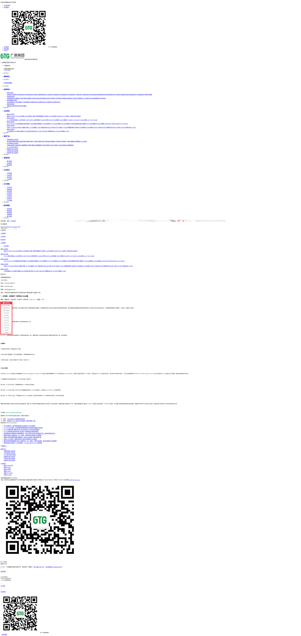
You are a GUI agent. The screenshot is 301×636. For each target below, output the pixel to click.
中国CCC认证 (29, 127)
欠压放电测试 (85, 94)
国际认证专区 (10, 114)
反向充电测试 (93, 94)
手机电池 (58, 141)
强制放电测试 (42, 94)
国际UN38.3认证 (8, 465)
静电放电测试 (101, 94)
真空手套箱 (23, 106)
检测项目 (7, 89)
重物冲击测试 (46, 98)
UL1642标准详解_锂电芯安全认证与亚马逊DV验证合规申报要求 (21, 429)
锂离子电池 (30, 141)
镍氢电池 (73, 141)
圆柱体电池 (23, 141)
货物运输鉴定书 (40, 116)
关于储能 (7, 184)
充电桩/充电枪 (11, 145)
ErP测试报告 (10, 131)
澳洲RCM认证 (57, 116)
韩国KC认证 (36, 127)
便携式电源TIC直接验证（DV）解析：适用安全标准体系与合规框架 (23, 435)
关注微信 (6, 47)
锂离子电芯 (42, 141)
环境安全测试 (10, 96)
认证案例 (9, 179)
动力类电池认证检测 (12, 143)
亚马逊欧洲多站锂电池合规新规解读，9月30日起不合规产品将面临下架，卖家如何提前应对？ (30, 433)
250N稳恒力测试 (87, 98)
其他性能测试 (10, 104)
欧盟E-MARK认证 (106, 123)
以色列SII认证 (101, 127)
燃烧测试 (69, 98)
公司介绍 (9, 187)
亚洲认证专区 (10, 125)
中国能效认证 (51, 131)
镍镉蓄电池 (39, 145)
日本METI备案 (21, 127)
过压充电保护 (10, 102)
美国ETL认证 (59, 120)
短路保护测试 (34, 102)
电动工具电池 (54, 145)
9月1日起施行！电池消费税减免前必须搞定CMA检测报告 (20, 426)
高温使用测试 (96, 98)
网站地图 (6, 49)
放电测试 (14, 94)
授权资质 (9, 191)
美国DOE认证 (24, 131)
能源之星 (30, 131)
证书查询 (6, 7)
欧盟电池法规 (22, 123)
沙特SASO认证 (121, 127)
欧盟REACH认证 (87, 123)
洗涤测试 (103, 98)
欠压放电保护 (26, 102)
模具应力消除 (20, 98)
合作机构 (9, 193)
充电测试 (9, 94)
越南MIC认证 (86, 127)
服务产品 (7, 136)
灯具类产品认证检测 (12, 151)
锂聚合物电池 (16, 141)
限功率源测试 (109, 94)
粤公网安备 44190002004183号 (53, 567)
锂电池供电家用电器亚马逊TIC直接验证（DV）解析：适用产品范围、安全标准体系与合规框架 (30, 441)
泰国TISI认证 (93, 127)
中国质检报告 (71, 127)
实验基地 (9, 189)
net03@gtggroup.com (74, 480)
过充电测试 (49, 94)
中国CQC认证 (63, 127)
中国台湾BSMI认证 (46, 127)
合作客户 (9, 198)
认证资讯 (7, 170)
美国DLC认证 (65, 131)
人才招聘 (9, 200)
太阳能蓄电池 (70, 145)
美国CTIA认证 (68, 120)
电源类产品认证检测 (12, 149)
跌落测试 (64, 98)
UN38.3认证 (8, 83)
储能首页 (7, 76)
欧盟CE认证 (29, 123)
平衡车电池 (18, 145)
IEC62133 (3, 226)
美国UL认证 (17, 120)
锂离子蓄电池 (32, 145)
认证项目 (7, 111)
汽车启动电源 (62, 145)
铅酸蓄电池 (25, 145)
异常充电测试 (29, 94)
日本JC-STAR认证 (12, 127)
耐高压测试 (57, 102)
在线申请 (9, 209)
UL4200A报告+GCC (84, 120)
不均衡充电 (78, 94)
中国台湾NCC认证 (130, 127)
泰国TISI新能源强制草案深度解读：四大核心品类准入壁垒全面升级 (22, 437)
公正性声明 (7, 5)
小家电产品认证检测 (75, 116)
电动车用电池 (46, 145)
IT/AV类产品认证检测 (10, 454)
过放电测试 (56, 94)
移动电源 (9, 141)
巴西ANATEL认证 (51, 120)
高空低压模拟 (27, 98)
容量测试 (9, 106)
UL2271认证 (94, 120)
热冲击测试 (58, 98)
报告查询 (9, 165)
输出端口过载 (125, 94)
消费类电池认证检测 (12, 139)
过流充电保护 (18, 102)
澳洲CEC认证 (10, 116)
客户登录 (9, 161)
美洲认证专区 (10, 118)
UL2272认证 (75, 120)
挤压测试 (52, 98)
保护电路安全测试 (12, 100)
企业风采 (9, 196)
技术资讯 (9, 177)
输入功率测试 (117, 94)
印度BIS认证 (78, 127)
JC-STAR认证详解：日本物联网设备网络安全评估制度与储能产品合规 (23, 427)
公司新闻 (9, 173)
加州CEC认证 (37, 131)
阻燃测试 (80, 98)
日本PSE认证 (55, 127)
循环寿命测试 (16, 106)
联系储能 (7, 205)
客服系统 (7, 158)
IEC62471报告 (65, 116)
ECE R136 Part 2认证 (12, 123)
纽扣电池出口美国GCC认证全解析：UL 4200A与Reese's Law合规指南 (23, 443)
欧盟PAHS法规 (70, 123)
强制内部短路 (148, 94)
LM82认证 (44, 131)
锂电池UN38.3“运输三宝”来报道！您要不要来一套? (21, 421)
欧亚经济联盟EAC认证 (39, 123)
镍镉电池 (78, 141)
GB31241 (8, 226)
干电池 (68, 141)
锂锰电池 (52, 141)
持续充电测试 (21, 94)
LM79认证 (58, 131)
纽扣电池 (47, 141)
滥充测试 (35, 94)
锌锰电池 (63, 141)
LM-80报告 (17, 131)
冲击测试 (34, 98)
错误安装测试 (132, 94)
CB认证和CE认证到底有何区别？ (16, 419)
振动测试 (39, 98)
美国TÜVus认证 (41, 120)
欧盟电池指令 (78, 123)
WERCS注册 (33, 120)
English (6, 50)
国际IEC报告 (32, 116)
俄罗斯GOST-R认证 (51, 123)
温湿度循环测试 (11, 98)
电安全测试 (10, 92)
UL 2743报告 (10, 120)
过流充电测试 (71, 94)
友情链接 (9, 214)
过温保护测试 (50, 102)
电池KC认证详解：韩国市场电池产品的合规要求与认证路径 (20, 439)
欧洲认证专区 (10, 122)
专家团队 (9, 195)
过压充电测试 (63, 94)
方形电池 (35, 141)
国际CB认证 (25, 116)
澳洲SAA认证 (49, 116)
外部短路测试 (140, 94)
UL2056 (18, 226)
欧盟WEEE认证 (61, 123)
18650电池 (84, 141)
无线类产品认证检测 (12, 152)
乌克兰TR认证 (115, 123)
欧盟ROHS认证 (96, 123)
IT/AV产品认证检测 (12, 147)
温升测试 (75, 98)
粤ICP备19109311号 (38, 567)
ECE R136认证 (124, 123)
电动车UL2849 (25, 120)
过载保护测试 (42, 102)
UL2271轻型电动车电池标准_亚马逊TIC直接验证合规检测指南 (21, 431)
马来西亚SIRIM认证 (111, 127)
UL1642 (13, 226)
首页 (8, 221)
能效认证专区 (10, 129)
